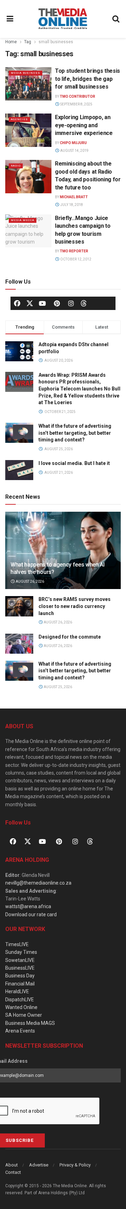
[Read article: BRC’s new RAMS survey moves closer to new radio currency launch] (19, 606)
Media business (25, 73)
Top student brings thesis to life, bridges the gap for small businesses (87, 78)
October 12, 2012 (75, 259)
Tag (27, 41)
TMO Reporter (74, 251)
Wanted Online (21, 1007)
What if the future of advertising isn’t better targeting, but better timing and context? (74, 432)
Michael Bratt (74, 197)
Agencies (19, 119)
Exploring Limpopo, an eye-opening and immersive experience (84, 125)
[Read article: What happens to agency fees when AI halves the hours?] (63, 553)
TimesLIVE (17, 944)
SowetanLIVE (20, 960)
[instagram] (71, 303)
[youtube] (42, 303)
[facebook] (17, 303)
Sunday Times (21, 952)
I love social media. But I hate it (74, 463)
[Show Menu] (10, 19)
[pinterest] (57, 303)
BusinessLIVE (20, 968)
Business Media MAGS (30, 1023)
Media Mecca (22, 220)
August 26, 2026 (29, 581)
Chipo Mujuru (73, 143)
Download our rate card (31, 914)
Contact (13, 1172)
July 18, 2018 (71, 205)
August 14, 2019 (74, 151)
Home (11, 41)
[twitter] (30, 303)
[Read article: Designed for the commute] (19, 644)
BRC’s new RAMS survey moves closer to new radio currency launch (74, 606)
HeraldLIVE (17, 991)
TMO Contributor (77, 96)
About (11, 1165)
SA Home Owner (23, 1015)
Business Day (20, 975)
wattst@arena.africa (28, 906)
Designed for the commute (69, 637)
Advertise (38, 1165)
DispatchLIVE (19, 999)
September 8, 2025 (75, 104)
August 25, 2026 (57, 687)
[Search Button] (116, 19)
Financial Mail (20, 984)
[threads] (84, 303)
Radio (16, 165)
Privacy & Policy (75, 1165)
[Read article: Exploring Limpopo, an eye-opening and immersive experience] (28, 130)
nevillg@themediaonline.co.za (38, 883)
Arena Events (20, 1031)
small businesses (55, 41)
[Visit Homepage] (62, 19)
